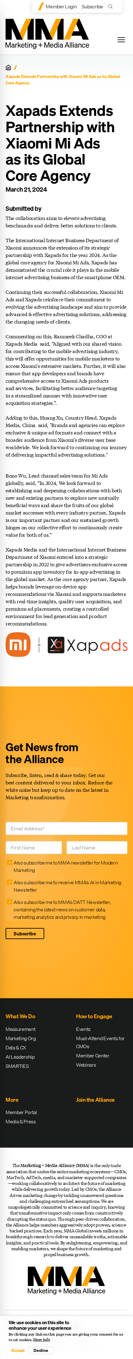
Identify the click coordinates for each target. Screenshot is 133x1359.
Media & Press (21, 1121)
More (12, 1099)
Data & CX (16, 1048)
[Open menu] (121, 40)
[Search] (112, 6)
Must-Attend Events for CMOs (100, 1042)
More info (41, 1339)
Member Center (92, 1056)
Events (83, 1029)
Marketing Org (21, 1038)
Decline (40, 1350)
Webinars (86, 1065)
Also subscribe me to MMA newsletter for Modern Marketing (66, 866)
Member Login (61, 6)
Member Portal (21, 1112)
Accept (18, 1350)
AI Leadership (20, 1057)
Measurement (20, 1029)
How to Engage (94, 1016)
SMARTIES (17, 1066)
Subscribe (92, 6)
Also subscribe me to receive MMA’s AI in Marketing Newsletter (67, 886)
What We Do (20, 1016)
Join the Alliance (95, 1099)
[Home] (8, 67)
